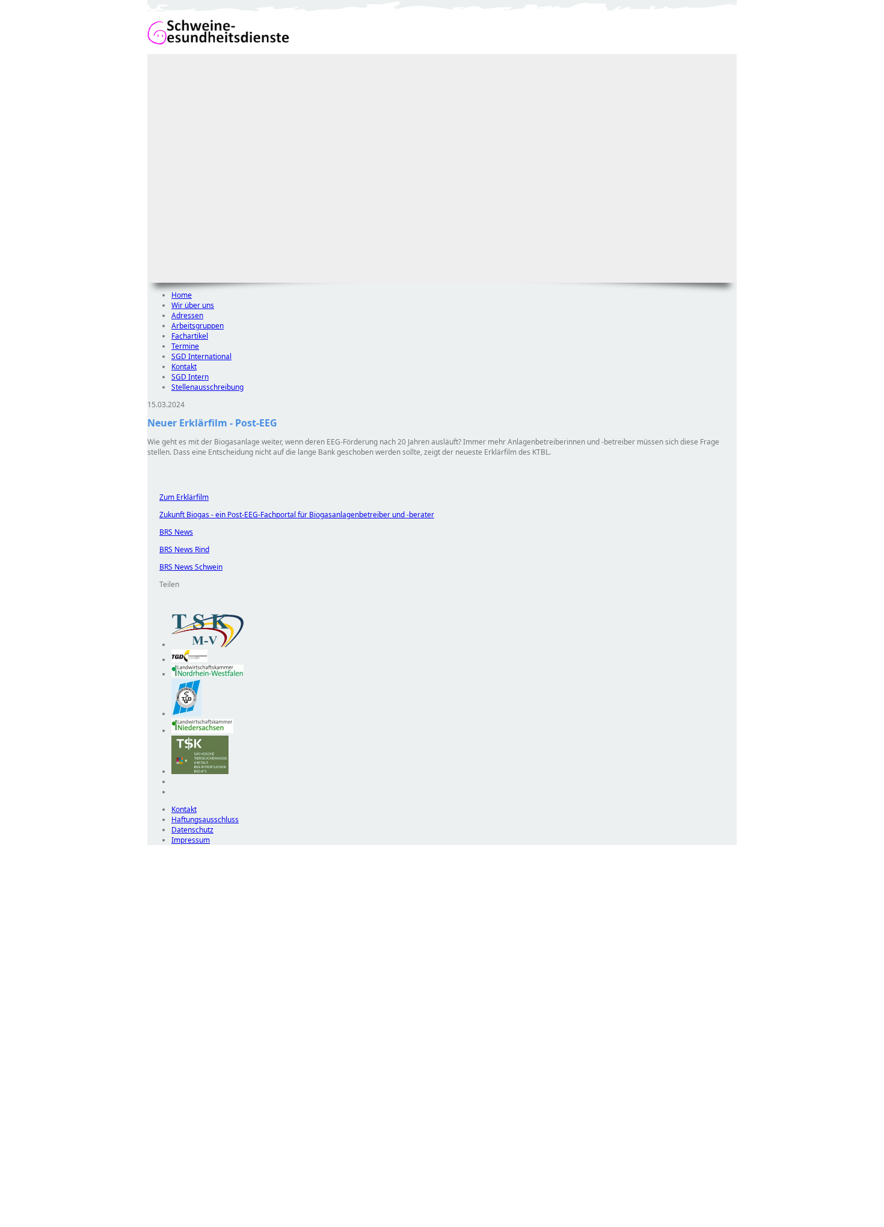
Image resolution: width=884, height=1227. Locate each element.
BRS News (170, 532)
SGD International (201, 356)
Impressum (190, 840)
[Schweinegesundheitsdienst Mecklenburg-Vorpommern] (207, 644)
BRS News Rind (178, 549)
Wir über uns (192, 305)
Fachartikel (189, 336)
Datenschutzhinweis (181, 1221)
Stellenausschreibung (207, 387)
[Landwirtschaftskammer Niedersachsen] (202, 730)
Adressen (187, 315)
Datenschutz (192, 830)
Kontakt (184, 366)
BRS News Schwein (185, 567)
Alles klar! (155, 1195)
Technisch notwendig (164, 1063)
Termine (185, 346)
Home (181, 295)
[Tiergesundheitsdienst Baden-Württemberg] (189, 659)
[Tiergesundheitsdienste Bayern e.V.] (186, 714)
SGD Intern (190, 377)
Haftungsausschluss (205, 819)
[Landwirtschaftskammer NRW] (207, 674)
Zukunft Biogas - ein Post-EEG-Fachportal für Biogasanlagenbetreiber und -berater (290, 514)
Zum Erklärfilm (178, 497)
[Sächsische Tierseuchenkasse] (200, 771)
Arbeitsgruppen (197, 326)
